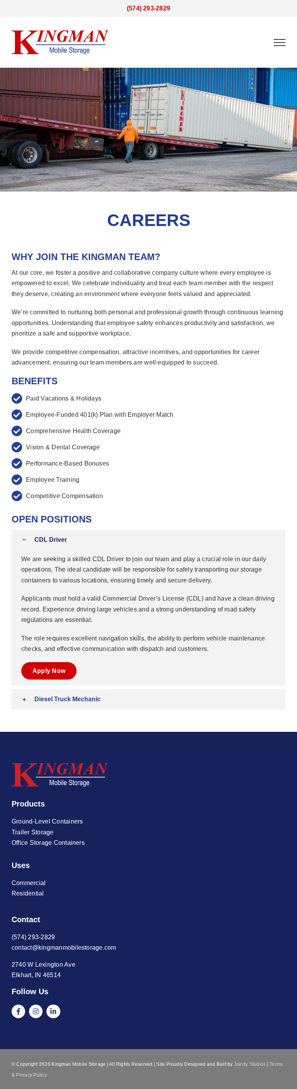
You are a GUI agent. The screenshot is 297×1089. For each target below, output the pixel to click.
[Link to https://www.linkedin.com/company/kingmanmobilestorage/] (53, 1011)
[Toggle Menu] (280, 42)
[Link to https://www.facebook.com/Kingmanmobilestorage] (18, 1011)
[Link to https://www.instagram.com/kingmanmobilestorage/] (36, 1011)
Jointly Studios (250, 1064)
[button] (148, 540)
